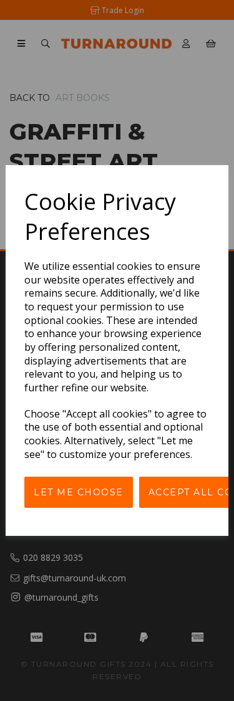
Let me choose (79, 492)
